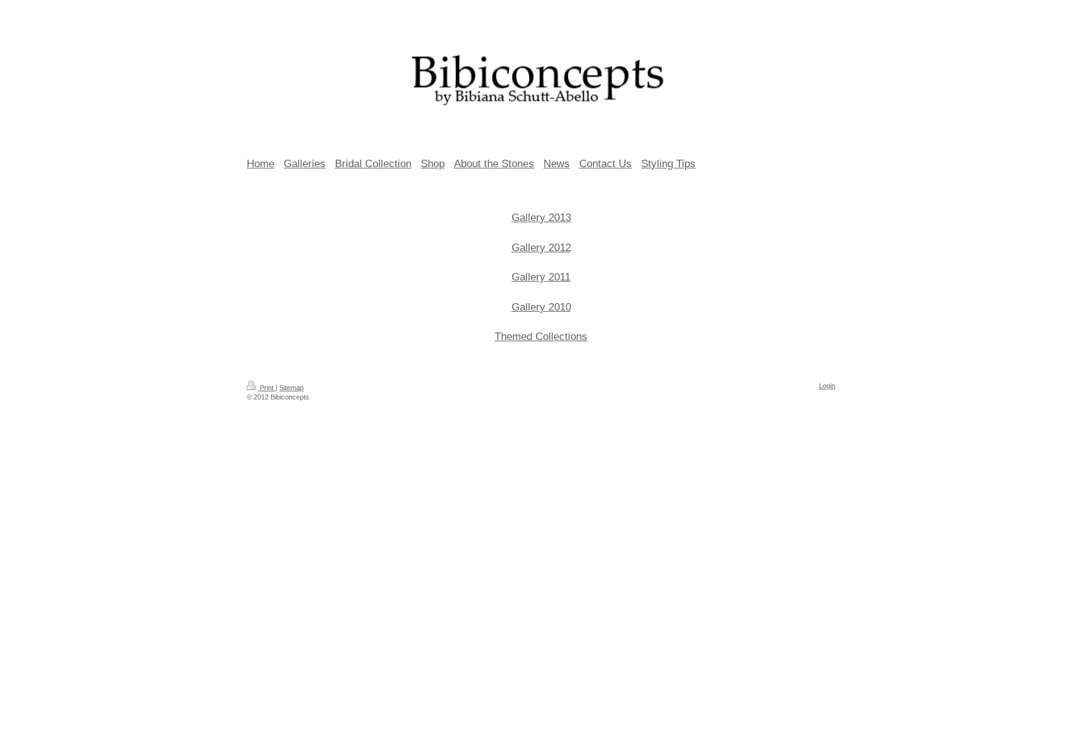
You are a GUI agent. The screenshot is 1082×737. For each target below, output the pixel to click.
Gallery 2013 (541, 218)
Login (827, 385)
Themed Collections (541, 337)
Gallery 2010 (541, 307)
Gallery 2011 (541, 277)
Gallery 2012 (541, 248)
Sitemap (291, 387)
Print (267, 387)
